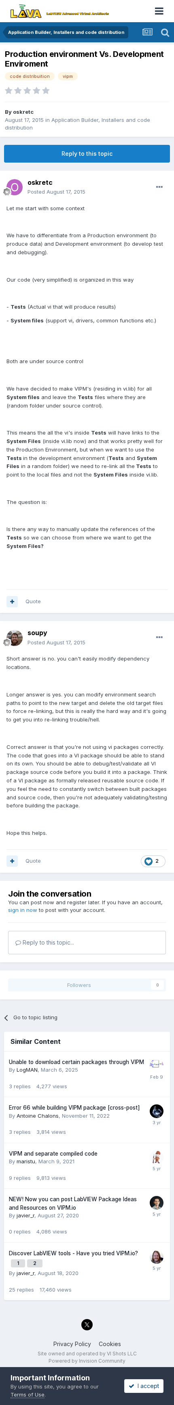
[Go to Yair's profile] (156, 1157)
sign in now (22, 910)
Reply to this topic (87, 153)
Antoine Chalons (38, 1115)
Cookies (110, 1343)
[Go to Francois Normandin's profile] (156, 1257)
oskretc (23, 112)
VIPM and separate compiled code (53, 1153)
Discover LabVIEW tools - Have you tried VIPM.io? (73, 1253)
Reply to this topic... (47, 942)
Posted (56, 191)
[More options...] (159, 187)
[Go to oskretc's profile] (14, 187)
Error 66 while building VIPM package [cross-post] (74, 1107)
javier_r (25, 1215)
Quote (33, 601)
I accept (146, 1385)
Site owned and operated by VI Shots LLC (87, 1354)
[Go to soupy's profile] (14, 638)
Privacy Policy (72, 1343)
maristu (26, 1161)
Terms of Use (28, 1394)
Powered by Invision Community (87, 1361)
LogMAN (27, 1069)
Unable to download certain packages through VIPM (76, 1062)
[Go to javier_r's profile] (156, 1203)
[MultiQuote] (12, 601)
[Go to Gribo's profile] (156, 1066)
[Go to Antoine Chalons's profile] (156, 1111)
